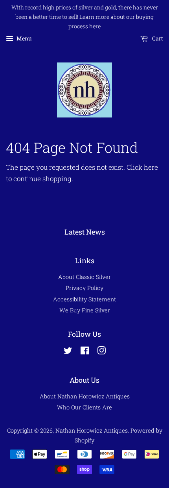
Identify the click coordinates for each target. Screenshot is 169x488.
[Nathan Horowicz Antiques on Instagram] (101, 352)
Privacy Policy (84, 288)
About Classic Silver (84, 277)
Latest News (84, 232)
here (151, 167)
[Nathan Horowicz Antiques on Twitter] (68, 352)
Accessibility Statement (84, 299)
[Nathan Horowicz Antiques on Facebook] (84, 352)
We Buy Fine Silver (84, 310)
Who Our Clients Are (84, 407)
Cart (157, 38)
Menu (23, 38)
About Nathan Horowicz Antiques (85, 396)
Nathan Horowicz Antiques (91, 430)
